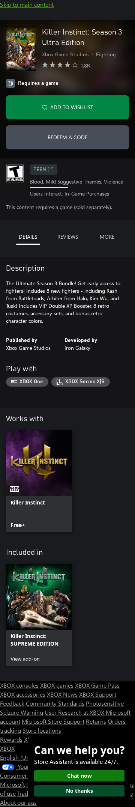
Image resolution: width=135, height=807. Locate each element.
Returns (96, 721)
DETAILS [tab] (28, 236)
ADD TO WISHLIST (71, 107)
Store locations (41, 730)
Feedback (12, 703)
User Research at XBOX (75, 712)
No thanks (79, 790)
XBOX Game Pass (97, 685)
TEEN (40, 169)
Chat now (79, 775)
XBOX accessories (22, 694)
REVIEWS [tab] (67, 236)
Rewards (11, 739)
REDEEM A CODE (67, 137)
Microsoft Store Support (53, 721)
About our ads (18, 802)
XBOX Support (97, 694)
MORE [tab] (107, 236)
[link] (39, 481)
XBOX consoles (19, 685)
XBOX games (57, 685)
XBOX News (62, 694)
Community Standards (55, 703)
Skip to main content (27, 4)
